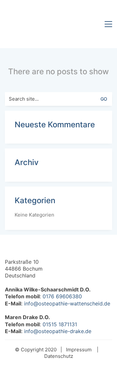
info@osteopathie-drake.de (57, 331)
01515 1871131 (60, 324)
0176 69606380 (62, 296)
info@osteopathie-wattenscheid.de (67, 303)
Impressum (79, 349)
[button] (108, 24)
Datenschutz (58, 356)
